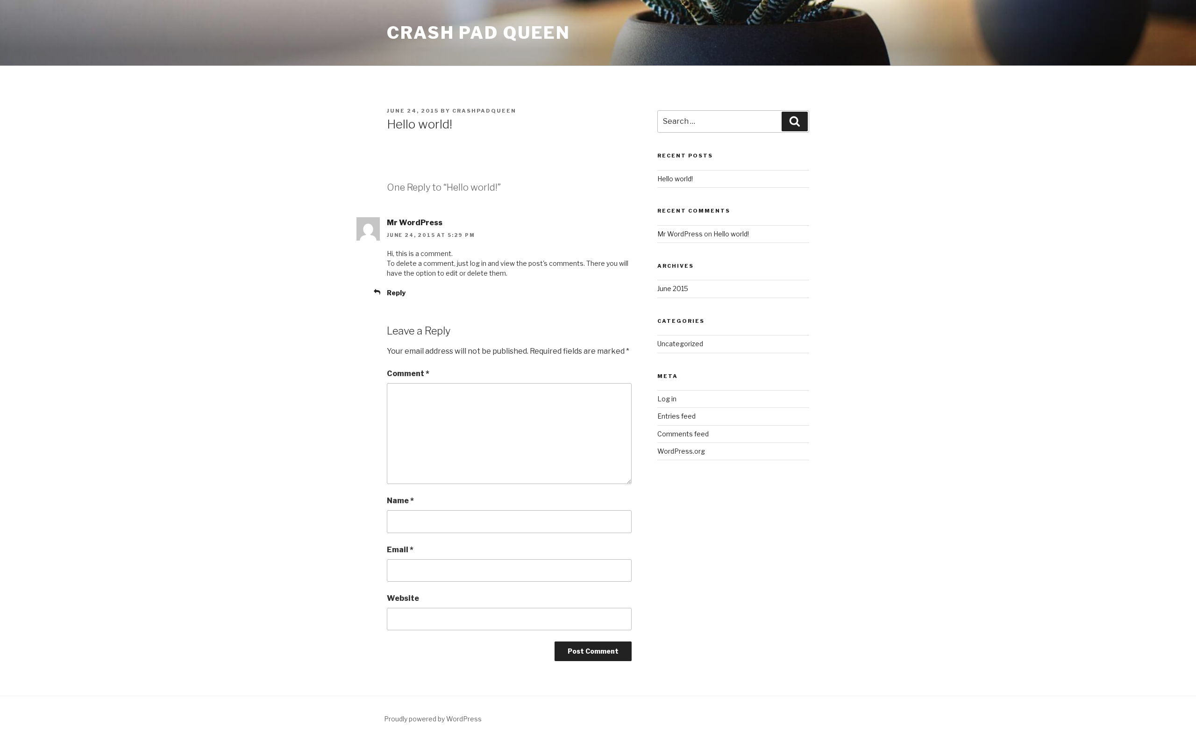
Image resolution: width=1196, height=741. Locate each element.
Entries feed (676, 416)
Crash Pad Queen (478, 32)
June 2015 (672, 288)
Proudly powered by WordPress (433, 719)
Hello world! (675, 179)
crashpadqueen (484, 110)
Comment (408, 373)
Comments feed (683, 434)
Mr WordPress (414, 222)
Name (400, 500)
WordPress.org (681, 451)
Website (403, 598)
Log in (666, 399)
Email (400, 549)
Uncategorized (680, 344)
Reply (396, 293)
